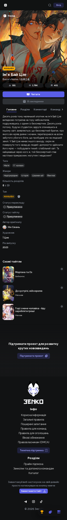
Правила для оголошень (33, 433)
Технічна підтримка (32, 450)
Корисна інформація (33, 415)
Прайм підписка (33, 464)
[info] (61, 269)
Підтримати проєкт (31, 356)
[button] (7, 165)
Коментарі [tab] (40, 109)
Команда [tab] (56, 109)
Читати (35, 94)
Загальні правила (33, 419)
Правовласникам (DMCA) (33, 442)
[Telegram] (25, 501)
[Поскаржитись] (18, 196)
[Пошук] (50, 5)
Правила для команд (33, 428)
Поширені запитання (33, 424)
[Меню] (5, 5)
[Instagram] (33, 501)
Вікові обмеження (33, 437)
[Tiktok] (41, 501)
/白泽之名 (24, 79)
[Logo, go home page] (33, 392)
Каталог (33, 473)
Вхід (58, 5)
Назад (11, 16)
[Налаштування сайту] (58, 511)
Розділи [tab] (25, 109)
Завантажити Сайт (31, 491)
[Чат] (50, 511)
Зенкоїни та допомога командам (33, 468)
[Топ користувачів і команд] (42, 511)
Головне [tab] (12, 109)
